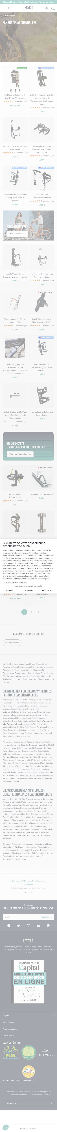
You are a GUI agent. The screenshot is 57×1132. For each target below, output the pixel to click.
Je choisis (28, 591)
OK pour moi (47, 591)
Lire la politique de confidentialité (15, 582)
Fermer (9, 591)
